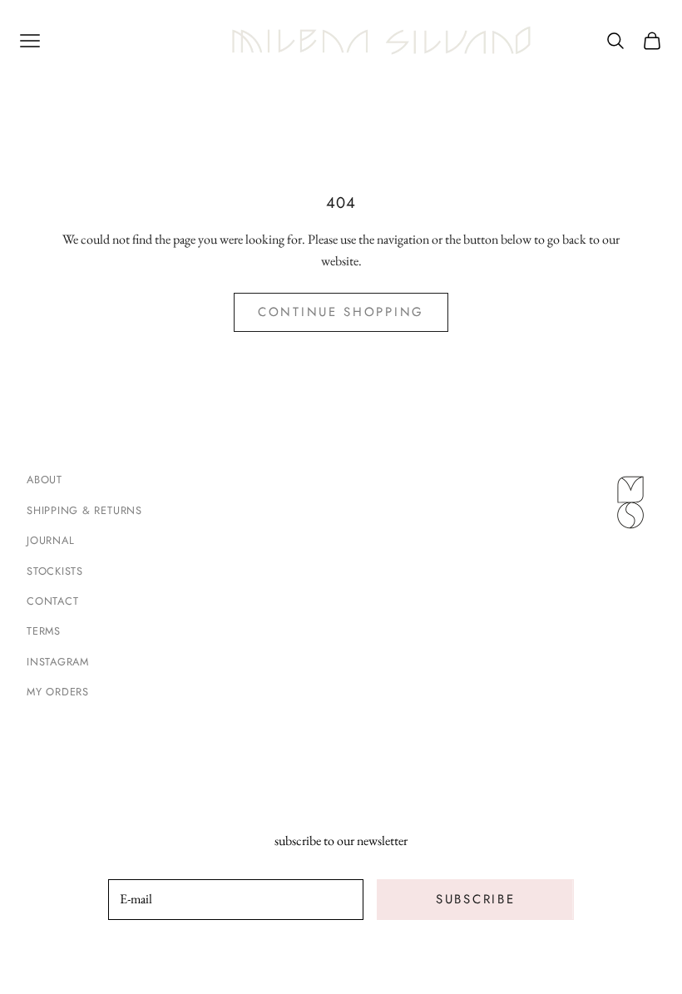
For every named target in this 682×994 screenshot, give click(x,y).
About (44, 479)
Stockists (55, 571)
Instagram (58, 662)
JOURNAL (50, 540)
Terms (44, 631)
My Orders (58, 692)
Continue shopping (341, 312)
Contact (52, 601)
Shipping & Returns (84, 510)
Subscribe (475, 899)
